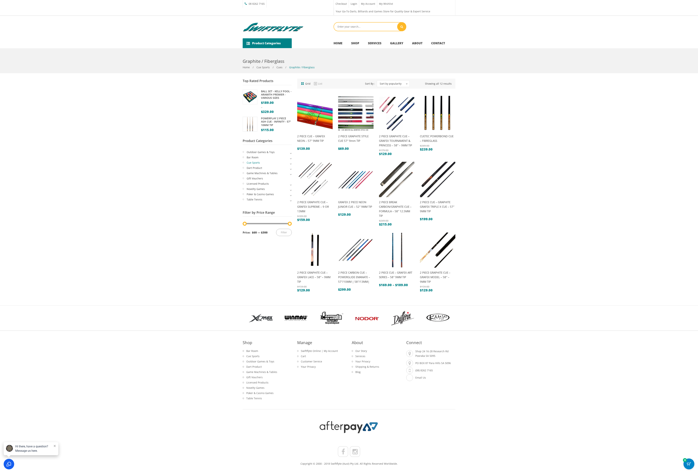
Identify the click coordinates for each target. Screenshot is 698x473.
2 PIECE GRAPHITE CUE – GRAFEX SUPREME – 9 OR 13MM (313, 206)
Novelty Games (256, 189)
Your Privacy (308, 366)
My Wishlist (386, 3)
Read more (312, 269)
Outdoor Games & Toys (261, 152)
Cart (303, 356)
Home (246, 67)
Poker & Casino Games (260, 194)
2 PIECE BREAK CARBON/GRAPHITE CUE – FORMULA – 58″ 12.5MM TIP (395, 209)
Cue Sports (263, 67)
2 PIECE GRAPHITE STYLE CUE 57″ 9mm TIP (353, 138)
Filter (284, 232)
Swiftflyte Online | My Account (319, 351)
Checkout (341, 3)
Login (354, 3)
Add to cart (393, 199)
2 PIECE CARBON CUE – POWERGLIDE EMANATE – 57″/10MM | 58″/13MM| (354, 277)
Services (360, 356)
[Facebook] (343, 451)
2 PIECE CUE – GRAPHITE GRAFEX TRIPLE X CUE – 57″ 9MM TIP (437, 206)
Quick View (302, 133)
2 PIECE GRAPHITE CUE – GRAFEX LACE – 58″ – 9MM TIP (313, 277)
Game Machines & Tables (262, 173)
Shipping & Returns (367, 366)
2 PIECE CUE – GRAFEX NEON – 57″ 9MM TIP (311, 138)
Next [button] (449, 318)
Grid (307, 83)
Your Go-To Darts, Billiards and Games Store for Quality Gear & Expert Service (383, 11)
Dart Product (254, 168)
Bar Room (252, 157)
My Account (368, 3)
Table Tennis (254, 199)
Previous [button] (249, 318)
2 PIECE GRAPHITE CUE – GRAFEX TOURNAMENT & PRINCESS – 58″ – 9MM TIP (395, 140)
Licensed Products (258, 183)
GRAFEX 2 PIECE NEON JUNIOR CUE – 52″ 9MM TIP (355, 204)
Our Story (361, 351)
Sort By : (370, 83)
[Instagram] (355, 451)
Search (401, 26)
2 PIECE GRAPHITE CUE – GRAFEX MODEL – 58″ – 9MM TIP (435, 277)
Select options (312, 133)
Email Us (420, 377)
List (320, 83)
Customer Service (311, 361)
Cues (279, 67)
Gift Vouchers (255, 178)
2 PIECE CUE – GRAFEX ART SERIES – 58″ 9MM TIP (395, 275)
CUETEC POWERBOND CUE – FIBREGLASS (437, 138)
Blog (358, 372)
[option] (260, 318)
